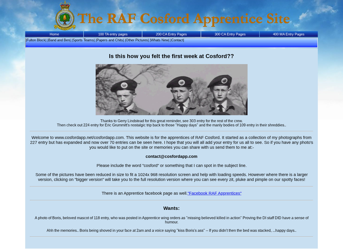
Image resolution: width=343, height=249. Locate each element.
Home (54, 34)
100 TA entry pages (113, 34)
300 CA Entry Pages (230, 34)
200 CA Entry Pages (171, 34)
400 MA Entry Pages (288, 34)
